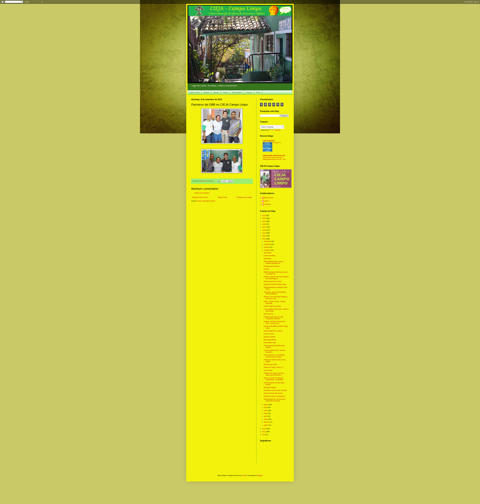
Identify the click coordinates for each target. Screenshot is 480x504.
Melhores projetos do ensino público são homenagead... (276, 277)
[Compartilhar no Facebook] (229, 181)
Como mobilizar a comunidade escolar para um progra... (274, 356)
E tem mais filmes (270, 255)
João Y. (266, 201)
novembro (267, 244)
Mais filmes (267, 259)
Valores (216, 92)
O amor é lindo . (269, 334)
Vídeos (225, 92)
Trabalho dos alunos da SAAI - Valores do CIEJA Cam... (274, 374)
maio (266, 413)
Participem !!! (277, 142)
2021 (264, 215)
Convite (266, 269)
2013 (264, 239)
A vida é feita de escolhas (272, 306)
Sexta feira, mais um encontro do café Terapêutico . (275, 293)
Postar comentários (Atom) (206, 201)
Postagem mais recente (200, 197)
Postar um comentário (201, 193)
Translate (277, 130)
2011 (264, 431)
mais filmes (267, 253)
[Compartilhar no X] (227, 181)
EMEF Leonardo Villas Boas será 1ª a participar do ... (276, 273)
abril (265, 416)
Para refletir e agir (270, 343)
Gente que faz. (269, 314)
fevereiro (267, 422)
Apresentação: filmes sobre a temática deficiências (274, 262)
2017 (264, 227)
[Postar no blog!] (225, 181)
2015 (264, 233)
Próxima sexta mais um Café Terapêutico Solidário (273, 318)
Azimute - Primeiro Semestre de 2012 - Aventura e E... (274, 322)
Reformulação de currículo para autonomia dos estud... (274, 400)
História (206, 92)
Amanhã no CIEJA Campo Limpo (275, 284)
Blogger (259, 475)
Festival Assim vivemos (271, 266)
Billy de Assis (268, 198)
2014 (264, 236)
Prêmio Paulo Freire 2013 (272, 281)
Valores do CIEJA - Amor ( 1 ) (273, 367)
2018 (264, 224)
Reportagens (237, 92)
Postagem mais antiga (244, 197)
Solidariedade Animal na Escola (274, 155)
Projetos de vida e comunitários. (275, 396)
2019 (264, 221)
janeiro (266, 425)
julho (266, 407)
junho (266, 410)
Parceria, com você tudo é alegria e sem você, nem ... (276, 297)
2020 (264, 218)
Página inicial (194, 92)
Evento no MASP (269, 337)
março (266, 419)
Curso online (268, 370)
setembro (267, 250)
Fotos (258, 92)
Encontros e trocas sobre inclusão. (275, 390)
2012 (264, 429)
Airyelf (244, 475)
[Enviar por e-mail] (222, 181)
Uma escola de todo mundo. (273, 393)
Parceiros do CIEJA (270, 364)
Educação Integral (270, 340)
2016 (264, 230)
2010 (264, 435)
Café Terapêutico (269, 141)
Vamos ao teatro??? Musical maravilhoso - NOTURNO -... (274, 379)
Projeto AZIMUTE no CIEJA (273, 331)
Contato (249, 92)
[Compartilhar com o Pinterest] (232, 181)
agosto (266, 405)
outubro (267, 247)
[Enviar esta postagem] (218, 181)
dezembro (267, 241)
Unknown (267, 204)
